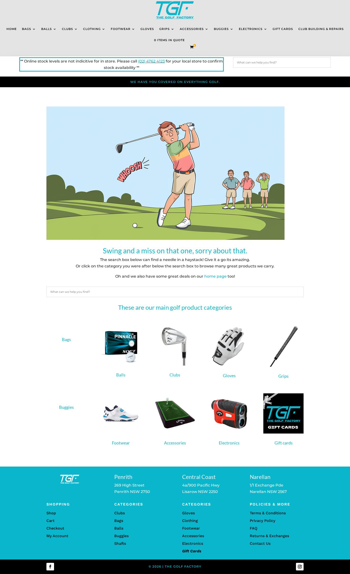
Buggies (221, 29)
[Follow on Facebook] (50, 566)
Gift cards (284, 442)
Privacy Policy (262, 520)
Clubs (67, 29)
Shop (51, 513)
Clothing (92, 29)
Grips (164, 29)
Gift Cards (283, 29)
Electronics (251, 29)
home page (215, 276)
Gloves (147, 29)
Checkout (55, 528)
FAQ (253, 528)
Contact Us (260, 543)
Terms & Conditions (268, 513)
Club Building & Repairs (321, 29)
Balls (46, 29)
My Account (57, 536)
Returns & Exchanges (269, 536)
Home (11, 29)
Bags (26, 29)
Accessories (192, 29)
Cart (50, 520)
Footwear (120, 29)
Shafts (120, 543)
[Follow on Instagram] (300, 566)
